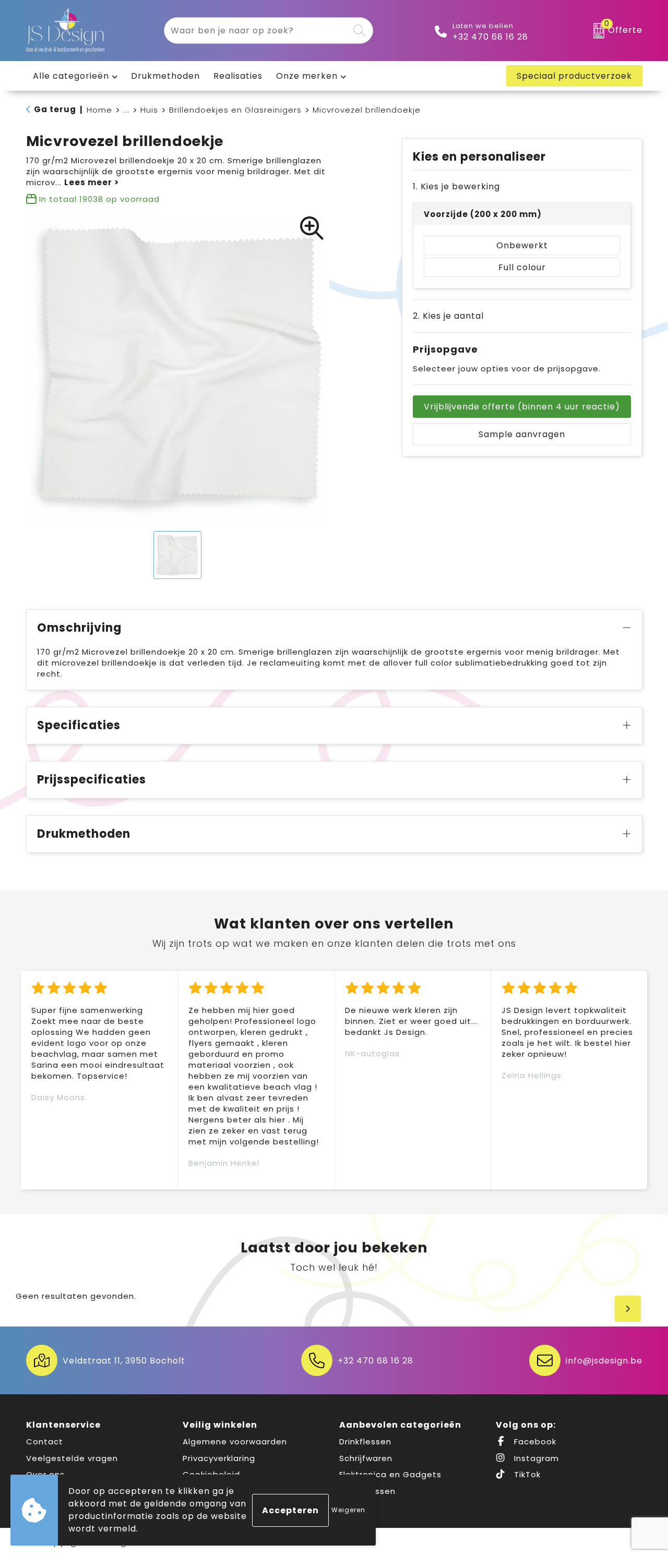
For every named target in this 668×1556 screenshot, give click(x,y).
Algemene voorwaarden (235, 1441)
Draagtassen (367, 1491)
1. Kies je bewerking (456, 186)
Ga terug (55, 109)
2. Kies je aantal (448, 315)
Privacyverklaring (219, 1458)
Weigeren (348, 1509)
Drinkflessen (365, 1441)
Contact (44, 1441)
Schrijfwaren (365, 1458)
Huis (149, 109)
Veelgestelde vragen (72, 1458)
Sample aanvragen (522, 434)
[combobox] (256, 30)
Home (99, 109)
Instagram (535, 1458)
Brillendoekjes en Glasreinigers (235, 109)
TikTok (526, 1474)
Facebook (533, 1441)
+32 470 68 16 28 (490, 37)
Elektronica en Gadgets (390, 1474)
